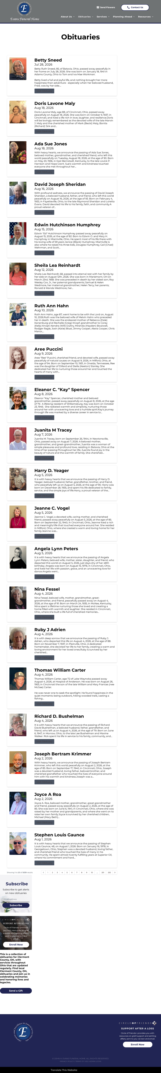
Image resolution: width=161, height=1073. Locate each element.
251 (103, 872)
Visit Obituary (44, 91)
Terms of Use (81, 1061)
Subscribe (16, 905)
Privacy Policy (67, 1061)
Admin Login (95, 1061)
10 (92, 872)
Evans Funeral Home (24, 19)
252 (109, 872)
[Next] (115, 872)
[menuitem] (67, 16)
